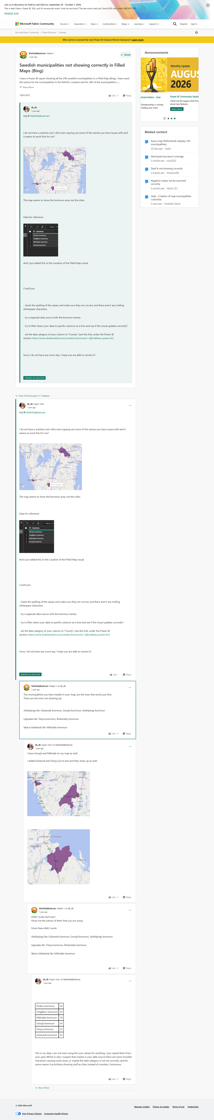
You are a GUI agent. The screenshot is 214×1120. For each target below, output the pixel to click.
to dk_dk (61, 685)
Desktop (62, 32)
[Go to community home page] (34, 24)
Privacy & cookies (161, 1106)
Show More (28, 87)
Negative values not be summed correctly (168, 182)
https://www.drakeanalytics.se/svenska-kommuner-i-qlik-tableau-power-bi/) (73, 338)
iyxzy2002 (171, 160)
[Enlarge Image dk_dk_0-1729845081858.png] (54, 170)
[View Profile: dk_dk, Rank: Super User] (22, 405)
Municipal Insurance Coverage (167, 156)
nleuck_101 (172, 188)
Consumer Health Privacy (56, 1113)
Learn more (138, 39)
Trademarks (193, 1106)
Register (184, 24)
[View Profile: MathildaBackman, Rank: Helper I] (23, 55)
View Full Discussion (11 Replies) (34, 395)
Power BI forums (49, 32)
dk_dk (34, 107)
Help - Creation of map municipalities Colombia (171, 198)
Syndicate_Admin (172, 203)
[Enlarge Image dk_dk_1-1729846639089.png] (58, 856)
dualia (168, 148)
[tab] (168, 118)
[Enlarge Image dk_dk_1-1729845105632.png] (40, 240)
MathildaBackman (37, 53)
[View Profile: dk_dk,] (26, 109)
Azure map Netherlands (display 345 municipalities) (171, 142)
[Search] (175, 24)
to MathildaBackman (63, 744)
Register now (11, 13)
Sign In (194, 24)
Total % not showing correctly (167, 168)
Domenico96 (173, 172)
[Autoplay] (164, 118)
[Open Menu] (196, 32)
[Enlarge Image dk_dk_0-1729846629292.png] (58, 793)
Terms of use (178, 1106)
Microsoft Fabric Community (27, 32)
